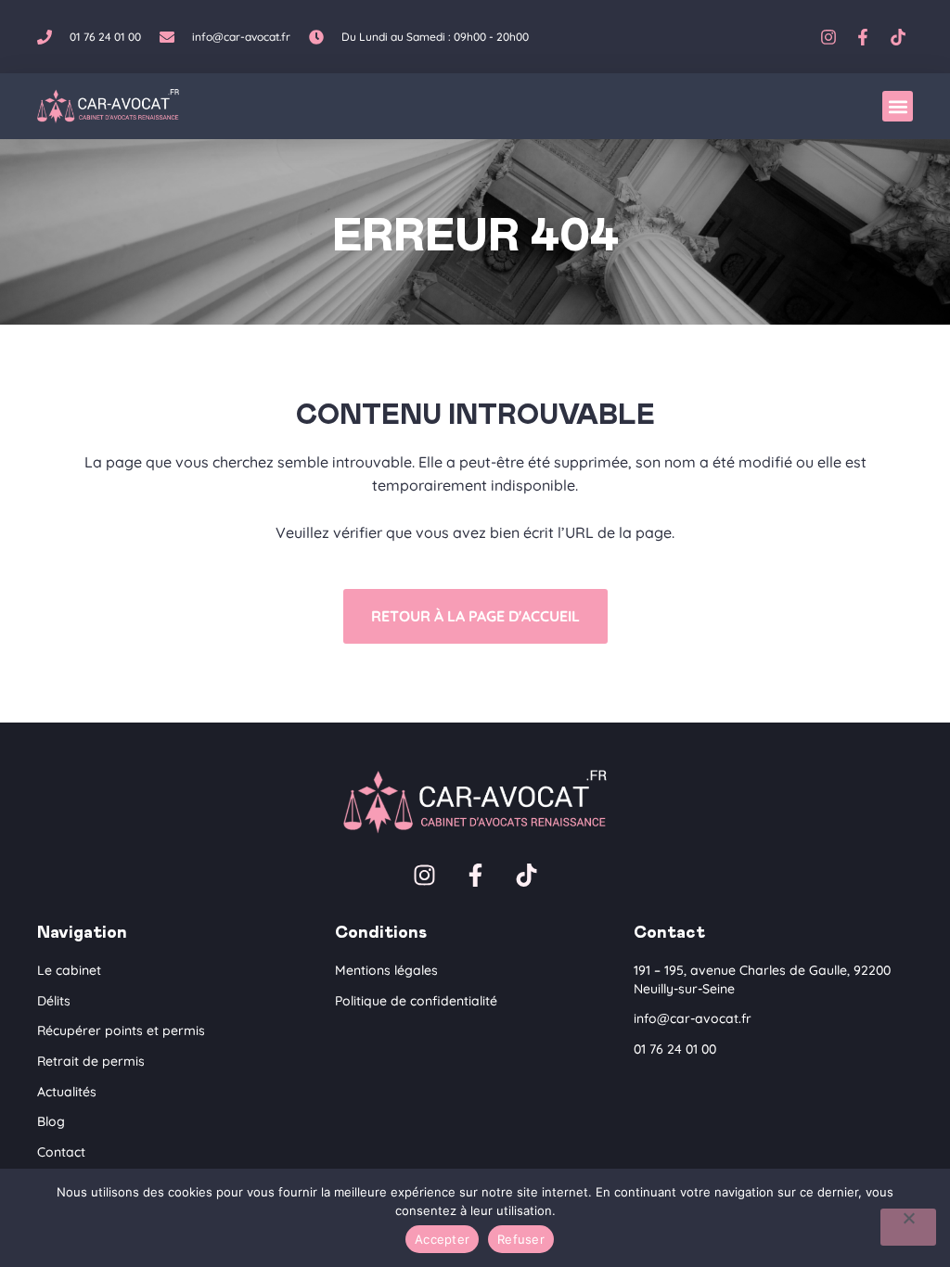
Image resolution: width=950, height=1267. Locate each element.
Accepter (442, 1239)
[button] (897, 106)
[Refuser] (908, 1227)
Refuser (521, 1239)
